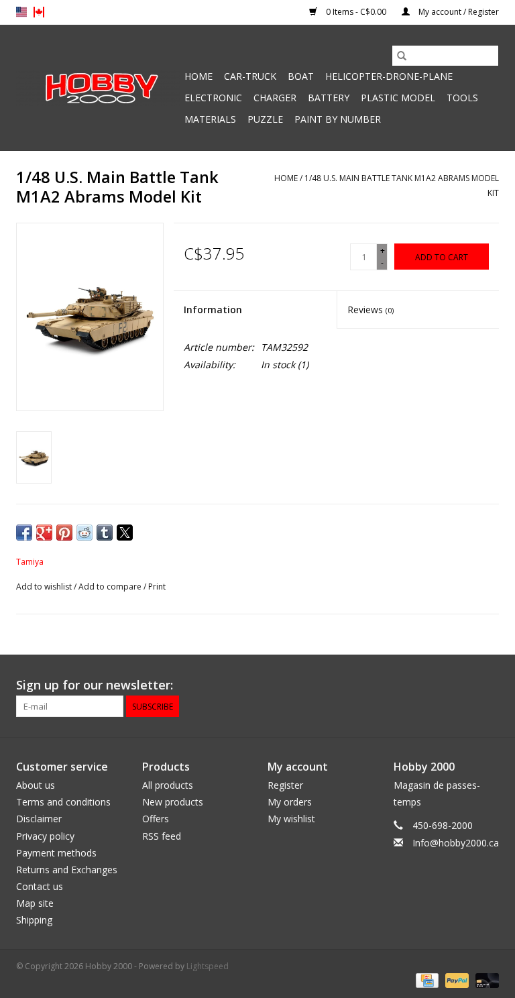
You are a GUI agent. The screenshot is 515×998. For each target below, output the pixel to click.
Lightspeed (207, 966)
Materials (210, 119)
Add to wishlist (45, 586)
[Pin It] (64, 532)
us (21, 12)
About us (35, 785)
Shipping (34, 919)
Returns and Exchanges (66, 869)
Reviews (370, 309)
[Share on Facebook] (24, 532)
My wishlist (291, 818)
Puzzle (265, 119)
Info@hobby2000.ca (455, 842)
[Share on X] (125, 532)
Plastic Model (398, 97)
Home (198, 76)
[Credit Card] (426, 979)
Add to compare (111, 586)
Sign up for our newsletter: (94, 685)
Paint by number (337, 119)
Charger (274, 97)
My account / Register (457, 11)
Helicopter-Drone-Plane (389, 76)
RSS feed (161, 836)
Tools (462, 97)
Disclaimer (39, 818)
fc (39, 12)
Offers (155, 818)
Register (285, 785)
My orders (290, 801)
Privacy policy (45, 836)
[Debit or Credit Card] (485, 979)
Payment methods (56, 852)
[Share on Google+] (44, 532)
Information (213, 309)
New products (172, 801)
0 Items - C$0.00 (356, 11)
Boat (301, 76)
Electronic (213, 97)
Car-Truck (250, 76)
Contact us (39, 886)
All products (167, 785)
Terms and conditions (63, 801)
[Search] (402, 55)
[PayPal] (456, 979)
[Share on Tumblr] (105, 532)
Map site (35, 903)
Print (157, 586)
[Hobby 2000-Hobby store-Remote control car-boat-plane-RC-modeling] (98, 88)
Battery (328, 97)
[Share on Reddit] (84, 532)
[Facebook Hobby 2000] (488, 685)
